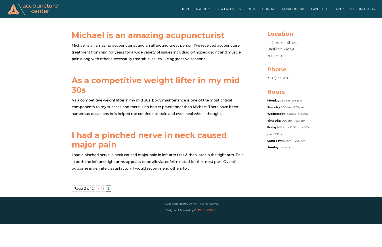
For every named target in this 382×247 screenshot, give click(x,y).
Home (185, 9)
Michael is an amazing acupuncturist (148, 35)
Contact (269, 9)
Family (339, 9)
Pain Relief (319, 9)
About (201, 9)
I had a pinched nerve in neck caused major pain (149, 139)
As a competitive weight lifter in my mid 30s (156, 85)
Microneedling (362, 9)
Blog (252, 9)
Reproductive (294, 9)
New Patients (227, 9)
